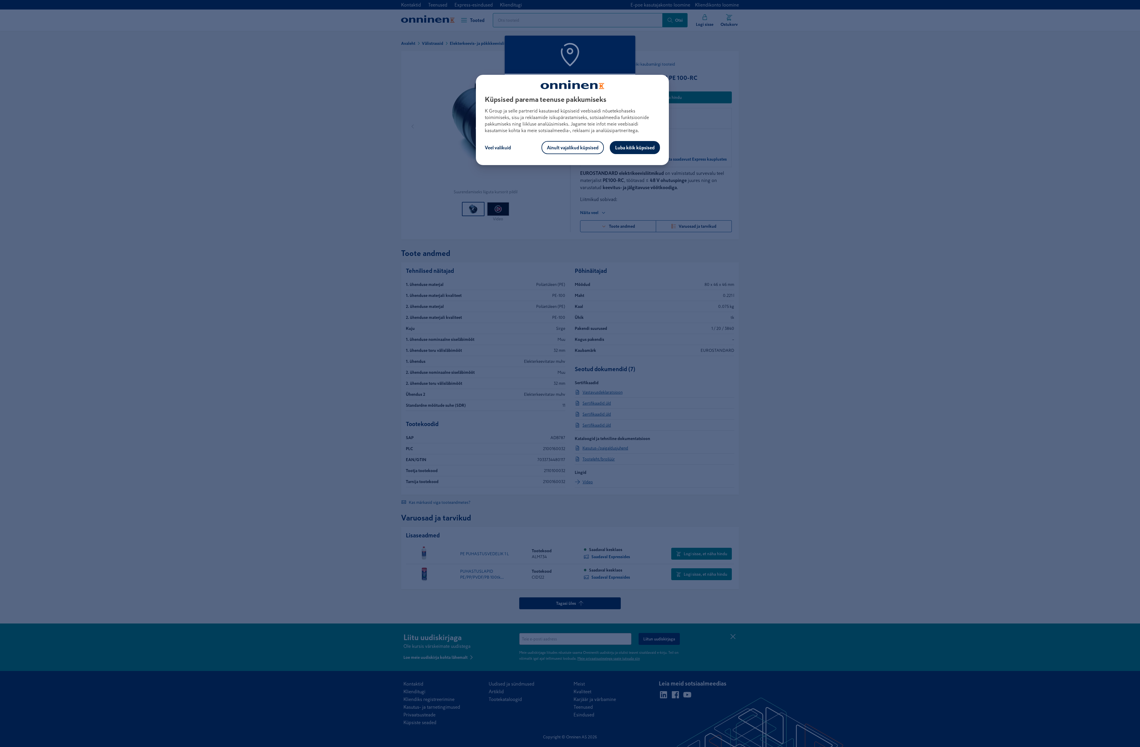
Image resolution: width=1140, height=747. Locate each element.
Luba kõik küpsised (635, 147)
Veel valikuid (498, 147)
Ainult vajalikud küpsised (572, 147)
